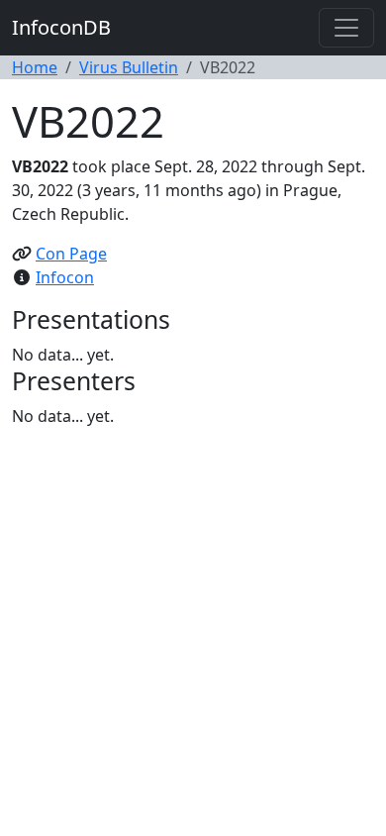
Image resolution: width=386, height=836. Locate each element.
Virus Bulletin (128, 67)
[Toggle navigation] (346, 28)
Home (34, 67)
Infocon (65, 277)
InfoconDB (61, 27)
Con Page (71, 253)
